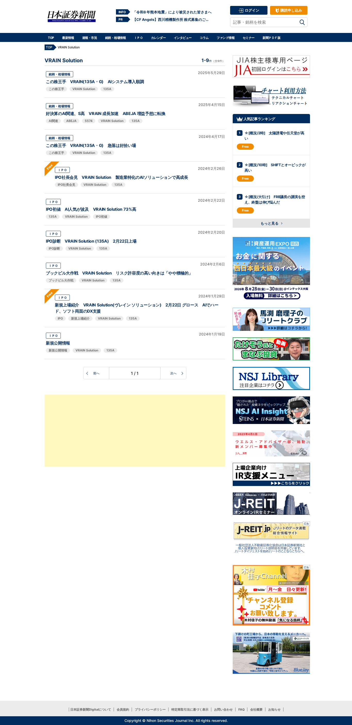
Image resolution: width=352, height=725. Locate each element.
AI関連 (53, 121)
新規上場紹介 (80, 318)
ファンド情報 (225, 38)
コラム (204, 38)
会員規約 (123, 709)
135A (107, 89)
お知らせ (274, 709)
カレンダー (158, 38)
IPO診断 (54, 248)
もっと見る (270, 223)
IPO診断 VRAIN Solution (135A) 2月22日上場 (91, 241)
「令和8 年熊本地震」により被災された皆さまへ (172, 12)
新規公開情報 (58, 343)
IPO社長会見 (66, 185)
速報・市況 (89, 38)
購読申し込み (291, 10)
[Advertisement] (135, 431)
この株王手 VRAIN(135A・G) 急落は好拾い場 (91, 145)
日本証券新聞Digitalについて (90, 709)
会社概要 (256, 709)
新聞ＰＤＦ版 (271, 38)
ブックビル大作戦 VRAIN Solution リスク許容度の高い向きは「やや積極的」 (119, 273)
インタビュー (183, 38)
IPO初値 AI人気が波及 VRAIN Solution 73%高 (91, 209)
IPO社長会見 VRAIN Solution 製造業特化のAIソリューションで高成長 (121, 177)
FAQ (241, 709)
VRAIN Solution (83, 89)
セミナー (249, 38)
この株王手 (56, 89)
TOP (51, 38)
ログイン (251, 10)
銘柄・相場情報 (115, 38)
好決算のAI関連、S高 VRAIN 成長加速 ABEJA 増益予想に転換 (105, 113)
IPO (60, 318)
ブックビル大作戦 (61, 280)
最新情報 (68, 38)
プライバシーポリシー (150, 709)
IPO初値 (101, 216)
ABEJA (71, 121)
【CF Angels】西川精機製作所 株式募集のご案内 (172, 19)
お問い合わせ (223, 709)
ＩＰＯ (138, 38)
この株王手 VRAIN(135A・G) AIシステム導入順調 (95, 81)
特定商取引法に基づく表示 (189, 709)
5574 (89, 121)
